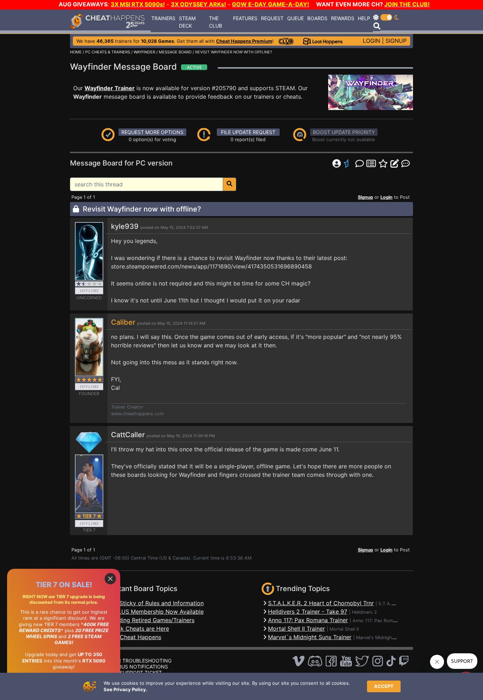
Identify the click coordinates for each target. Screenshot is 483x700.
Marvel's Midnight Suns (381, 637)
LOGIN (371, 40)
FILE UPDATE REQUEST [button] (248, 132)
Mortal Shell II (344, 629)
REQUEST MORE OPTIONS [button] (152, 132)
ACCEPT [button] (384, 686)
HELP (364, 18)
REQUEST (272, 18)
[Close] (110, 578)
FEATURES (245, 18)
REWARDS (342, 18)
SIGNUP (396, 40)
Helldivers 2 (364, 612)
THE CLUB (215, 22)
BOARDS (317, 18)
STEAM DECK (187, 22)
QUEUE (295, 18)
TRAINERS (163, 18)
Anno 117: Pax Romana (377, 620)
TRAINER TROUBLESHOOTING (135, 661)
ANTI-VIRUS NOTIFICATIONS (134, 667)
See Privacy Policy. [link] (125, 689)
